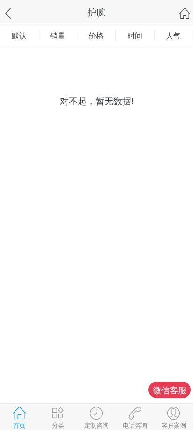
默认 (19, 35)
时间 (134, 35)
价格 (96, 35)
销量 (57, 35)
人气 (173, 35)
